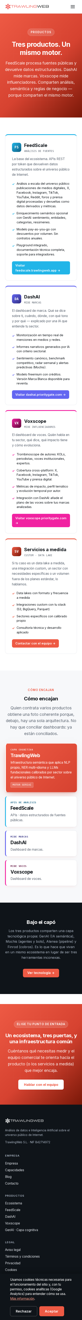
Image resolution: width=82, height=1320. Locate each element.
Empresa (11, 1163)
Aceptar (51, 1311)
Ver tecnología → (41, 973)
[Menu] (73, 7)
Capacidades (14, 1170)
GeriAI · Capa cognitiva (21, 1230)
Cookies (11, 1270)
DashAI (10, 1217)
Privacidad (12, 1263)
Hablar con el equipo (41, 1085)
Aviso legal (13, 1250)
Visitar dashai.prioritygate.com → (40, 394)
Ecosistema (13, 1203)
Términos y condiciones (22, 1256)
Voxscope (12, 1223)
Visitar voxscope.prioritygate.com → (40, 520)
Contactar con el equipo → (35, 643)
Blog (8, 1177)
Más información (22, 1299)
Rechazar (24, 1311)
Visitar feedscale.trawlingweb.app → (37, 268)
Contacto (12, 1183)
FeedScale (12, 1210)
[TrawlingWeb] (27, 7)
